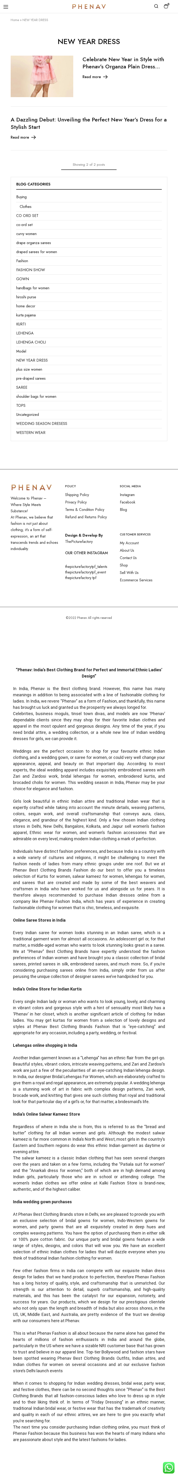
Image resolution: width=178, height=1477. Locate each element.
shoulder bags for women (36, 396)
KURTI (21, 324)
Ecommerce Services (136, 580)
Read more (92, 77)
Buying (21, 197)
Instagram (127, 494)
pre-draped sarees (31, 378)
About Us (127, 550)
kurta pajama (26, 315)
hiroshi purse (26, 297)
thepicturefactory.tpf (80, 577)
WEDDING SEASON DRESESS (41, 423)
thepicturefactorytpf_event (85, 572)
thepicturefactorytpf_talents (86, 566)
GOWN (22, 279)
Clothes (26, 206)
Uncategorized (27, 414)
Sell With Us (129, 572)
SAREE (21, 387)
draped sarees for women (36, 252)
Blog (123, 509)
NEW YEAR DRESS (32, 360)
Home (15, 20)
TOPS (20, 405)
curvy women (26, 233)
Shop (124, 565)
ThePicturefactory (79, 541)
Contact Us (128, 557)
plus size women (29, 369)
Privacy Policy (76, 502)
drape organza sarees (33, 242)
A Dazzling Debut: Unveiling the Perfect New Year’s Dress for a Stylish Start (89, 123)
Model (21, 351)
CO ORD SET (27, 215)
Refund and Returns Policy (86, 517)
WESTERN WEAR (30, 432)
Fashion (22, 261)
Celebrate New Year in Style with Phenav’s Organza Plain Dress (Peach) (123, 66)
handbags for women (32, 288)
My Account (129, 543)
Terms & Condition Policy (84, 509)
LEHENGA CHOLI (31, 342)
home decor (25, 306)
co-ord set (24, 224)
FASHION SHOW (30, 270)
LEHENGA (25, 333)
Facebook (127, 502)
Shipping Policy (77, 494)
